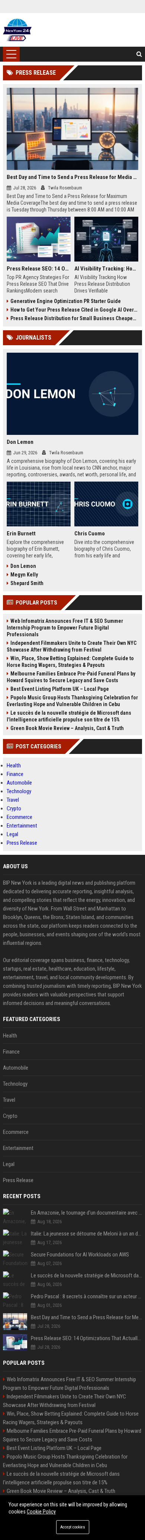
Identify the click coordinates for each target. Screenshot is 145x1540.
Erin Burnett (21, 533)
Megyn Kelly (24, 575)
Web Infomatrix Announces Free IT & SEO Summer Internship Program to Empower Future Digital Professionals (65, 627)
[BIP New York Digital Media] (17, 30)
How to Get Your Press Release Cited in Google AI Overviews (74, 310)
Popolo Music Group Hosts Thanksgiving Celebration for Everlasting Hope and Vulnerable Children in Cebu (72, 701)
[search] (139, 54)
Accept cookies (72, 1527)
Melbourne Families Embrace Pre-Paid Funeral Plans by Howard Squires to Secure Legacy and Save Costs (71, 677)
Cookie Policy (41, 1512)
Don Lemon (20, 442)
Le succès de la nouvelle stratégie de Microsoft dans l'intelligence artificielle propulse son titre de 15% (69, 716)
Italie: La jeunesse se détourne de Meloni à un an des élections (86, 1233)
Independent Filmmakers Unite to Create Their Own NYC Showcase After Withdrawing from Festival (71, 646)
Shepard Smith (27, 583)
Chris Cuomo (89, 533)
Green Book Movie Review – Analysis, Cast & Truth (67, 728)
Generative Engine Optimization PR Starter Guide (65, 301)
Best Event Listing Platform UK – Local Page (59, 689)
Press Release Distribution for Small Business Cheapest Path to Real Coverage (74, 318)
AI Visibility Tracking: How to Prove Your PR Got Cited (106, 268)
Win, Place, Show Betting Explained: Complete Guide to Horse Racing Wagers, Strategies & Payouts (70, 661)
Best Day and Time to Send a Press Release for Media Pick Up (72, 177)
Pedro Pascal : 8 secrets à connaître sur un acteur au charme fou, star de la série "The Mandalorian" (86, 1296)
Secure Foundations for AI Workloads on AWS (80, 1254)
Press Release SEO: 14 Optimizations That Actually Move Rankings (39, 268)
